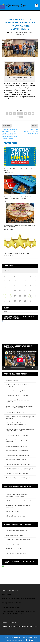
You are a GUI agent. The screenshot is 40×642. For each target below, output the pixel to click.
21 (25, 296)
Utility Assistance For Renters (15, 516)
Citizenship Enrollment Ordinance (17, 395)
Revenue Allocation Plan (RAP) (15, 412)
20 (20, 296)
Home (9, 640)
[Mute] (33, 368)
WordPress (33, 637)
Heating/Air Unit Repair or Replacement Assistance (19, 506)
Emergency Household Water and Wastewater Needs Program (16, 495)
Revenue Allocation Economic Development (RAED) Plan (20, 417)
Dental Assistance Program (14, 548)
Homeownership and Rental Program (18, 478)
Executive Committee (21, 32)
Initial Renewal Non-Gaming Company (18, 455)
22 (30, 296)
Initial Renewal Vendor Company (16, 460)
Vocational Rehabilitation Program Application (17, 400)
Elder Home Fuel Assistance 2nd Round (18, 501)
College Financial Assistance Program (18, 540)
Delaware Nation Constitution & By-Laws (19, 406)
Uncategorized (20, 34)
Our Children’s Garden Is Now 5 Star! (16, 253)
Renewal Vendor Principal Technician (18, 464)
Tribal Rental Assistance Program (17, 473)
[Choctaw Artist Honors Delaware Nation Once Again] (20, 156)
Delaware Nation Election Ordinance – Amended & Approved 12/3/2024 (18, 423)
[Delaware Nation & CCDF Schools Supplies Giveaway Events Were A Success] (20, 184)
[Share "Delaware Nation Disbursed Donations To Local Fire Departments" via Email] (18, 117)
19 (15, 296)
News (30, 32)
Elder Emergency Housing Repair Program (19, 469)
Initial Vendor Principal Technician (17, 450)
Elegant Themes (16, 637)
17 (4, 296)
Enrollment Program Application (16, 391)
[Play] (4, 368)
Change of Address (12, 380)
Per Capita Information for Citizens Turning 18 (17, 385)
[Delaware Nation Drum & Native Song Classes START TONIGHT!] (20, 213)
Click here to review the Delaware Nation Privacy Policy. (20, 626)
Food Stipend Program (13, 511)
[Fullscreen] (36, 368)
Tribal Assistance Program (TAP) (16, 531)
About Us (21, 640)
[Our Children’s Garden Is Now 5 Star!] (20, 241)
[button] (2, 7)
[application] (20, 360)
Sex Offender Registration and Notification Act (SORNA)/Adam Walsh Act (20, 430)
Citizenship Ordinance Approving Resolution (16, 440)
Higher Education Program (14, 535)
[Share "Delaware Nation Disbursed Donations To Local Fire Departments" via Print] (22, 117)
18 (10, 296)
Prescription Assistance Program (16, 553)
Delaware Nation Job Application (16, 446)
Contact (14, 640)
